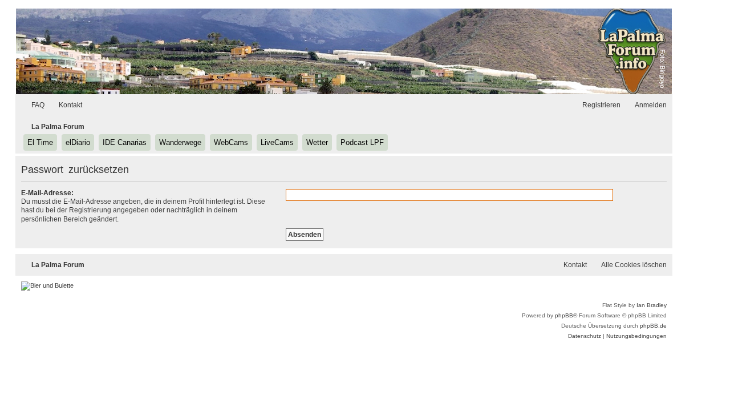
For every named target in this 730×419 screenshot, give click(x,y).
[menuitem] (32, 105)
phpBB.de (653, 326)
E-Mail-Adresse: (47, 193)
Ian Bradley (651, 305)
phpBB (564, 315)
